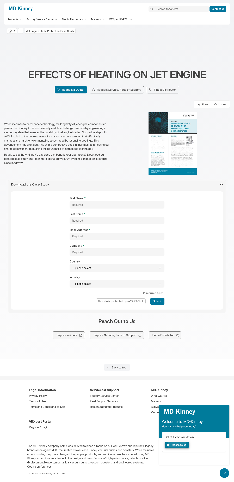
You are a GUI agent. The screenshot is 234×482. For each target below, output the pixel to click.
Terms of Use (37, 401)
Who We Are (159, 395)
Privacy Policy (38, 395)
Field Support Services (104, 401)
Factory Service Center (104, 395)
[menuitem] (15, 19)
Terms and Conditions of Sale (47, 406)
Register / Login (38, 427)
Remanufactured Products (106, 406)
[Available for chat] (224, 473)
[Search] (152, 9)
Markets (156, 401)
